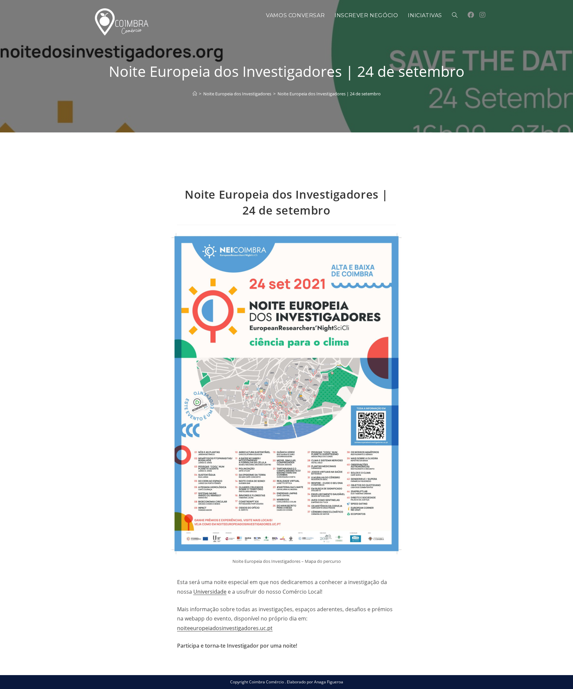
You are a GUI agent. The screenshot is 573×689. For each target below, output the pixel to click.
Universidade (209, 591)
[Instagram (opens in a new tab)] (482, 15)
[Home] (195, 94)
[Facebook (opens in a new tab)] (471, 15)
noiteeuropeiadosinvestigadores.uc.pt (225, 628)
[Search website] (454, 15)
